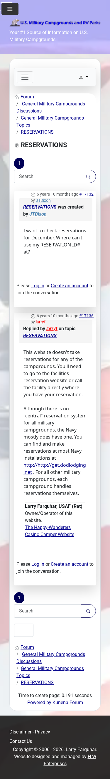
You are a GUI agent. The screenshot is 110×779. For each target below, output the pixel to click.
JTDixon (43, 200)
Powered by (39, 702)
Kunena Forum (68, 702)
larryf (40, 322)
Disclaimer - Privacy (29, 732)
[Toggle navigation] (25, 77)
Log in (37, 285)
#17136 (86, 315)
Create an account (69, 285)
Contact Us (20, 741)
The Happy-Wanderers (48, 527)
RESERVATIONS (40, 207)
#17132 (86, 194)
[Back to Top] (99, 768)
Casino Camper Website (49, 534)
